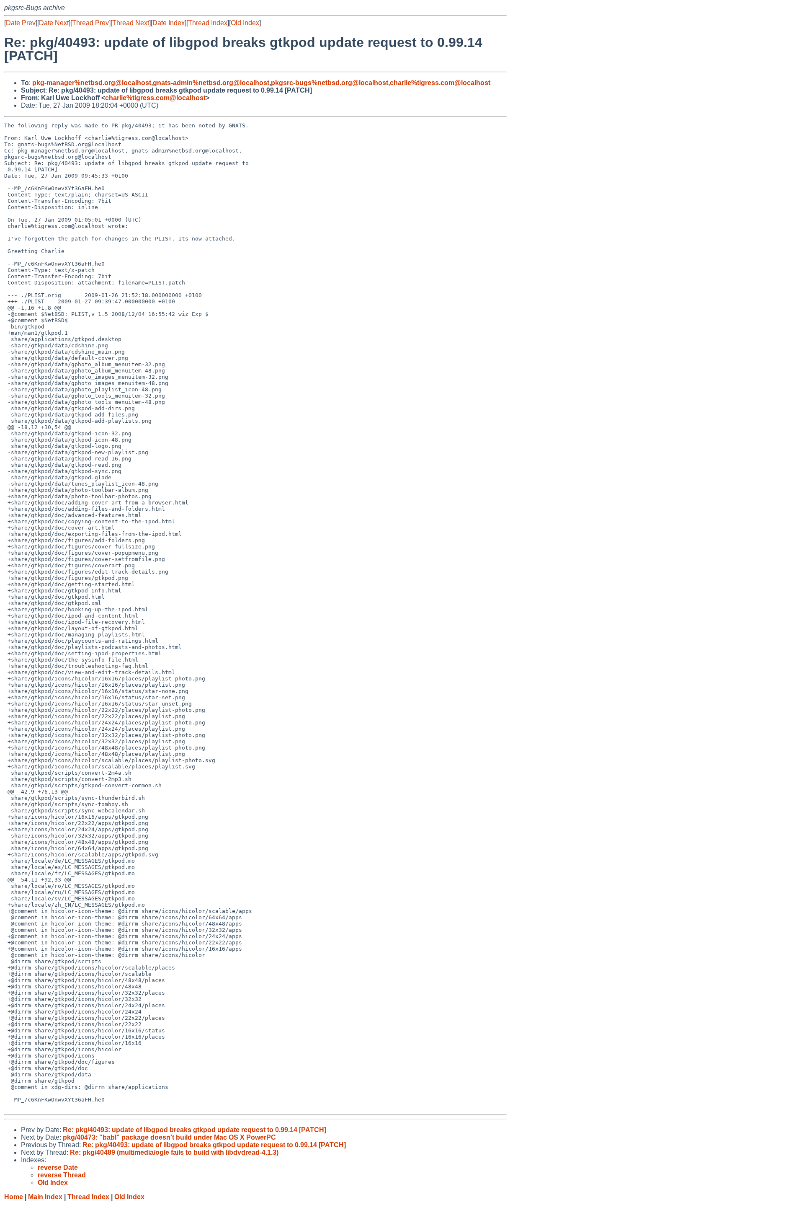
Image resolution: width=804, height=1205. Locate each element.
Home (13, 1196)
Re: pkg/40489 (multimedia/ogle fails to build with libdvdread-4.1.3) (174, 1152)
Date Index (168, 22)
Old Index (245, 22)
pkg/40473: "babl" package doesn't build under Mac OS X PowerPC (169, 1137)
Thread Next (130, 22)
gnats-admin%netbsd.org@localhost (211, 82)
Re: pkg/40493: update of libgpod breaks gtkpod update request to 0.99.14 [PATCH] (194, 1129)
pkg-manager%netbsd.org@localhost (91, 82)
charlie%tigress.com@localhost (440, 82)
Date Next (54, 22)
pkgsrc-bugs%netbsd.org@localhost (329, 82)
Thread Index (207, 22)
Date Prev (21, 22)
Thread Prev (90, 22)
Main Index (45, 1196)
